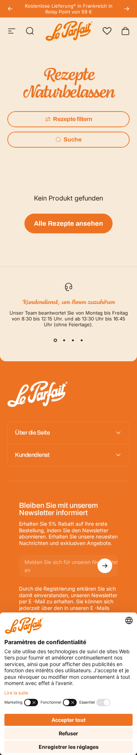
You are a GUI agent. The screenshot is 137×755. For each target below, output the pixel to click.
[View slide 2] (64, 340)
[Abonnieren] (105, 566)
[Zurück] (10, 8)
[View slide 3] (73, 340)
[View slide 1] (55, 340)
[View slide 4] (81, 340)
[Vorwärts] (127, 8)
